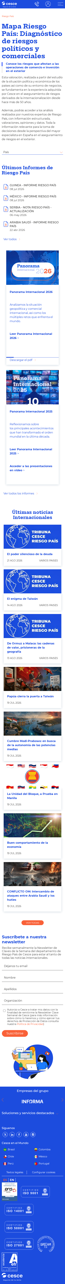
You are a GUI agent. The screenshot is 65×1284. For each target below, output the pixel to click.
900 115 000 (36, 4)
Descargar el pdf (21, 360)
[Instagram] (33, 1134)
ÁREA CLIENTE (48, 4)
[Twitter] (5, 1134)
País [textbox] (6, 152)
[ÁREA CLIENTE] (60, 3)
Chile (11, 1156)
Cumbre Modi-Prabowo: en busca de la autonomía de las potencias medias (31, 745)
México (43, 1156)
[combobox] (32, 152)
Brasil (11, 1149)
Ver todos (10, 239)
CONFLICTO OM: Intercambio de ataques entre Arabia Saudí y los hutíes (31, 895)
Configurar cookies (43, 1172)
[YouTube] (26, 1134)
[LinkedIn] (12, 1134)
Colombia (44, 1149)
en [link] (12, 1180)
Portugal (44, 1163)
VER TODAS (32, 922)
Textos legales (14, 1172)
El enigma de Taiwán (22, 598)
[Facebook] (19, 1134)
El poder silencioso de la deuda (30, 554)
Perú (11, 1163)
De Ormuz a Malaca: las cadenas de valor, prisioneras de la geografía (30, 647)
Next (63, 1100)
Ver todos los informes (18, 493)
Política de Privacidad (29, 1024)
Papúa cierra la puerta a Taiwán (30, 696)
